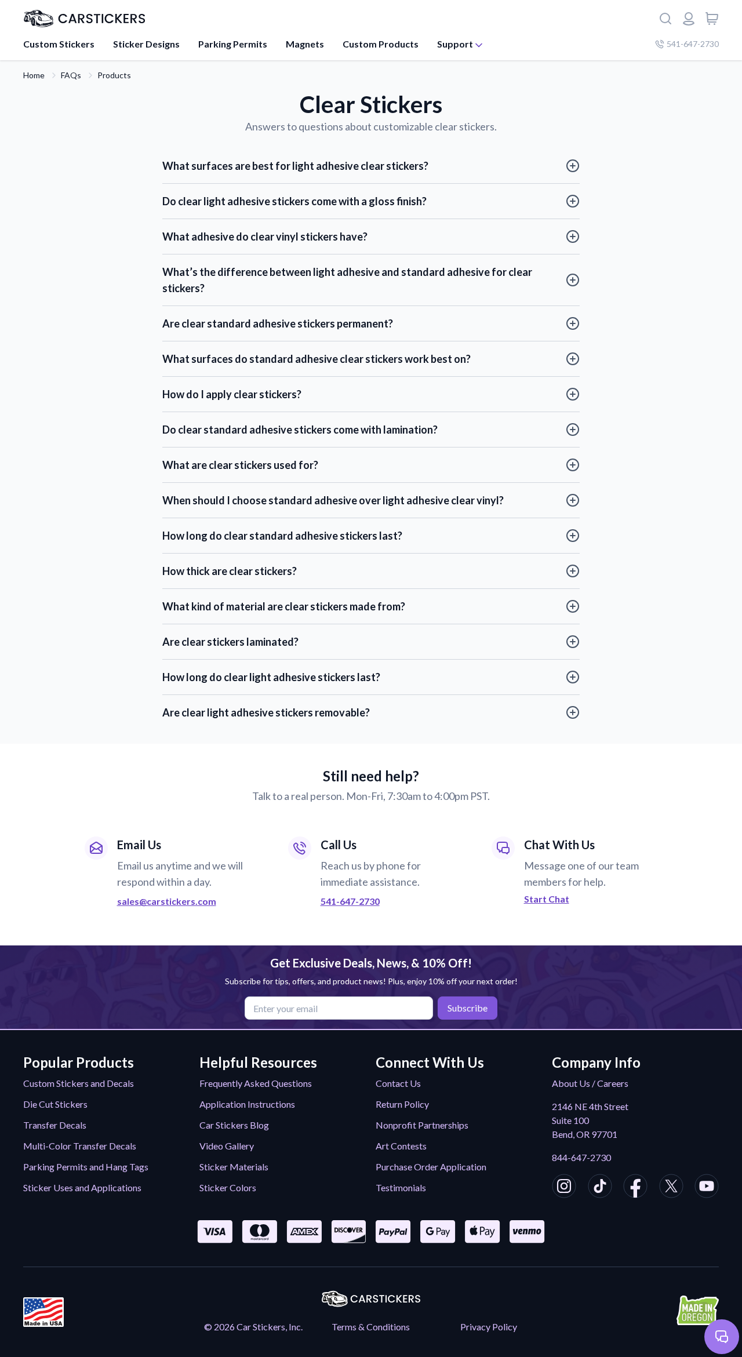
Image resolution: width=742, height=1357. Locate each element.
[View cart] (712, 19)
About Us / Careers (590, 1083)
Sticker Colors (227, 1187)
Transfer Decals (54, 1124)
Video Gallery (226, 1145)
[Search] (665, 19)
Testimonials (401, 1187)
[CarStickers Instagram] (564, 1188)
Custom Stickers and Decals (78, 1083)
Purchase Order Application (431, 1166)
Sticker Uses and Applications (82, 1187)
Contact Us (398, 1083)
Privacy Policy (488, 1326)
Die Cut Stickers (55, 1103)
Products (114, 75)
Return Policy (402, 1103)
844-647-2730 (581, 1157)
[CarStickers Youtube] (706, 1188)
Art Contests (401, 1145)
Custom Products (381, 43)
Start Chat (546, 899)
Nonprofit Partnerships (422, 1124)
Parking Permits (232, 43)
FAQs (71, 75)
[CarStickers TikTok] (600, 1188)
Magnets (305, 43)
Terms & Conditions (371, 1326)
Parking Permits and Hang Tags (85, 1166)
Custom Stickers (58, 43)
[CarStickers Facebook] (635, 1188)
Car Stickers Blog (234, 1124)
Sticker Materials (233, 1166)
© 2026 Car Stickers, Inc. (253, 1326)
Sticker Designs (146, 43)
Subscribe (468, 1007)
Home (34, 75)
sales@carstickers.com (166, 901)
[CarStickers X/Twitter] (671, 1188)
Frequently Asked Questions (255, 1083)
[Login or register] (689, 19)
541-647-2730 (693, 44)
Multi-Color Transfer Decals (79, 1145)
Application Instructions (247, 1103)
